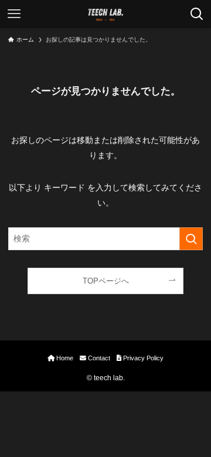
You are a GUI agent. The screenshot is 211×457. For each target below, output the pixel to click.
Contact (98, 357)
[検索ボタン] (197, 14)
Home (64, 357)
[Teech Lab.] (105, 14)
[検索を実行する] (191, 238)
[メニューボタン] (14, 14)
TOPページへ (106, 281)
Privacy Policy (142, 357)
